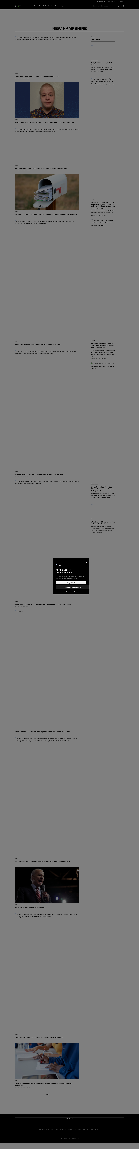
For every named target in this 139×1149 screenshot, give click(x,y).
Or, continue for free (71, 592)
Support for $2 (71, 583)
